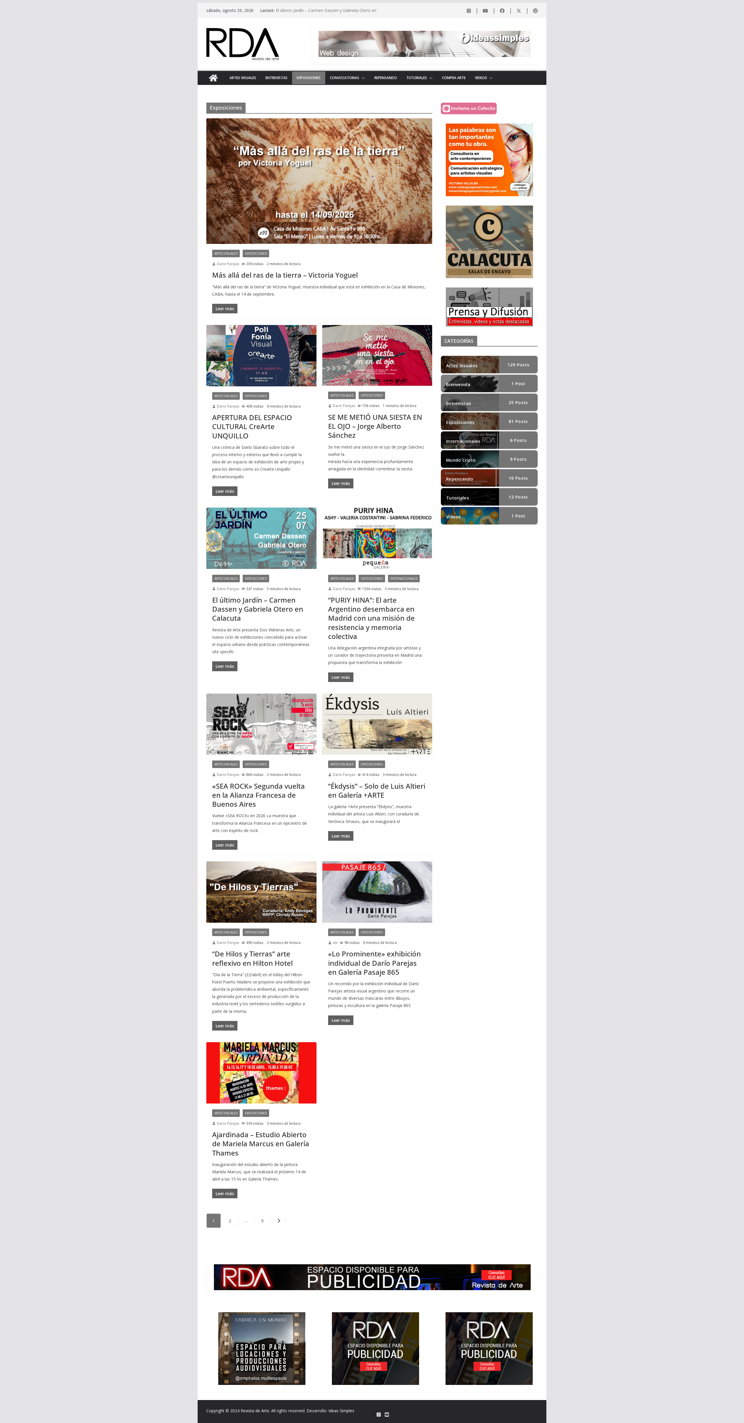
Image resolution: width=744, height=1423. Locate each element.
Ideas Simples (341, 1410)
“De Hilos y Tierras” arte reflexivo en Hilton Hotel (252, 958)
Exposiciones (309, 77)
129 (518, 364)
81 (518, 421)
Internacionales (403, 578)
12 (518, 497)
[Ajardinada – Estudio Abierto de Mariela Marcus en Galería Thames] (261, 1073)
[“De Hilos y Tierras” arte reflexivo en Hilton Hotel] (261, 892)
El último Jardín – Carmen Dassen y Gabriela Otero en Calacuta (257, 609)
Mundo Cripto (461, 460)
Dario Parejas (228, 263)
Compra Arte (454, 77)
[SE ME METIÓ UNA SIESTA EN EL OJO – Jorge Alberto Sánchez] (377, 355)
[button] (362, 77)
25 (518, 402)
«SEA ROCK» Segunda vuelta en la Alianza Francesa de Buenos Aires (258, 795)
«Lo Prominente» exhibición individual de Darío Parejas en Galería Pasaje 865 (374, 962)
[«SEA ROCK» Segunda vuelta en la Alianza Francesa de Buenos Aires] (261, 724)
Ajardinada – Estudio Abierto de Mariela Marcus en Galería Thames (260, 1143)
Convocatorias (344, 77)
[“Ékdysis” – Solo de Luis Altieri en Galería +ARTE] (377, 724)
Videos (481, 77)
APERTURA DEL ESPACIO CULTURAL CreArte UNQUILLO (252, 426)
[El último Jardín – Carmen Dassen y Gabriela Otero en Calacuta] (261, 538)
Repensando (385, 77)
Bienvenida (458, 384)
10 (518, 478)
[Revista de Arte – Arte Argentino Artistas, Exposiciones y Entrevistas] (213, 78)
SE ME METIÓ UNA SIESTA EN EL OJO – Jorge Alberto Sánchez (375, 426)
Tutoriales (416, 77)
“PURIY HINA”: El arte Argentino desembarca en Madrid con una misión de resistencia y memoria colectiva (371, 618)
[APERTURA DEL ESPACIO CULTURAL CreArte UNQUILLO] (261, 355)
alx (335, 942)
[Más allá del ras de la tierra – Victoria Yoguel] (319, 181)
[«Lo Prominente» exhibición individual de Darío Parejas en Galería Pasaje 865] (377, 892)
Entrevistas (276, 77)
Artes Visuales (243, 77)
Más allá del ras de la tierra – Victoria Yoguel (285, 275)
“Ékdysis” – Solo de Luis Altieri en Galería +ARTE (376, 790)
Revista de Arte (255, 1410)
